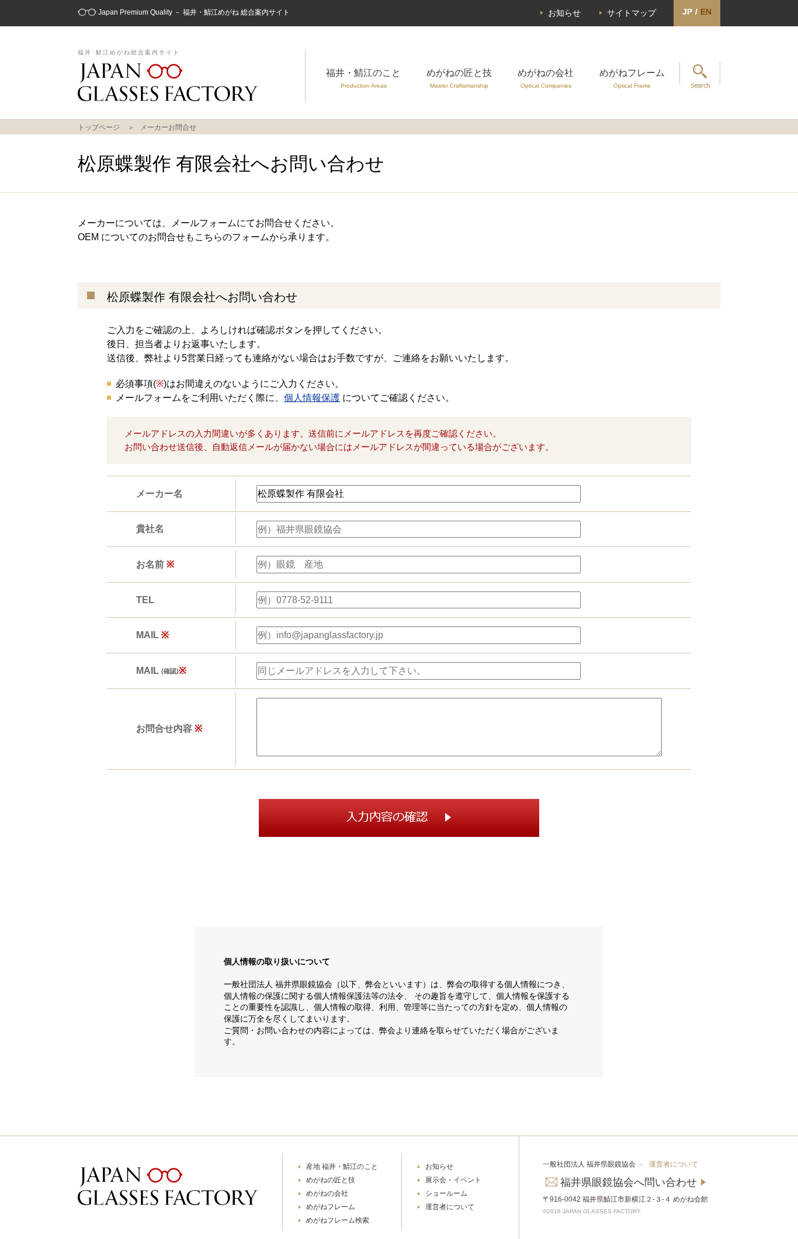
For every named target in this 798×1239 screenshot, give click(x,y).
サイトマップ (631, 13)
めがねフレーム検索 (337, 1220)
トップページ (99, 127)
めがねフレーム (632, 78)
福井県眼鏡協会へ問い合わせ (628, 1182)
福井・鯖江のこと (363, 78)
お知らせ (564, 13)
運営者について (449, 1207)
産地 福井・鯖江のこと (342, 1166)
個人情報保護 (312, 398)
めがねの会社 (546, 78)
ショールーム (446, 1193)
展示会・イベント (453, 1180)
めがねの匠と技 (459, 78)
